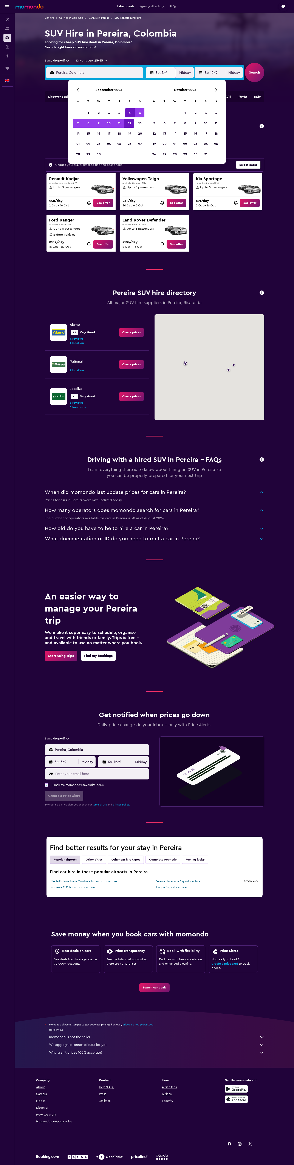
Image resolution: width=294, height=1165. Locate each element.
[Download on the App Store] (236, 1099)
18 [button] (119, 133)
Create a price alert (225, 963)
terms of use (100, 804)
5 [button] (130, 113)
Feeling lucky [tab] (195, 859)
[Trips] (7, 68)
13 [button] (140, 123)
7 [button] (78, 123)
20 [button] (140, 133)
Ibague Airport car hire (171, 887)
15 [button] (88, 133)
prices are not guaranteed (137, 1024)
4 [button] (119, 113)
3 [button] (109, 113)
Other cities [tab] (94, 859)
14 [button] (78, 133)
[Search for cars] (7, 38)
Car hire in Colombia (71, 18)
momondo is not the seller (69, 1037)
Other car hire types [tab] (125, 859)
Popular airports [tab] (65, 859)
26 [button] (130, 144)
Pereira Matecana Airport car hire (177, 881)
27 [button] (140, 144)
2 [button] (99, 113)
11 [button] (119, 123)
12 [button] (129, 123)
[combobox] (57, 60)
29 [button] (88, 154)
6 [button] (140, 113)
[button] (7, 6)
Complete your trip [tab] (163, 859)
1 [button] (88, 113)
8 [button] (88, 123)
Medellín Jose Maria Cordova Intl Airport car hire (84, 881)
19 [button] (129, 133)
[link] (103, 203)
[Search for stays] (7, 29)
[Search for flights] (7, 19)
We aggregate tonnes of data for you (78, 1045)
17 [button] (108, 133)
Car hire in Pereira (98, 18)
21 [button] (78, 144)
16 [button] (98, 133)
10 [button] (109, 123)
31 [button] (205, 154)
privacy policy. (121, 804)
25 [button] (119, 144)
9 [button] (99, 123)
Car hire (49, 18)
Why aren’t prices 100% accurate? (75, 1052)
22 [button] (88, 144)
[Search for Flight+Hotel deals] (7, 47)
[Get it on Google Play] (236, 1089)
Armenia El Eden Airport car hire (73, 887)
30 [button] (99, 154)
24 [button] (109, 144)
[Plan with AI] (7, 56)
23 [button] (99, 144)
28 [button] (78, 154)
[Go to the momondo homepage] (29, 6)
